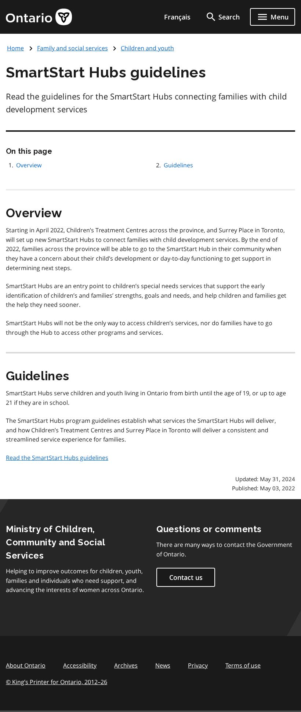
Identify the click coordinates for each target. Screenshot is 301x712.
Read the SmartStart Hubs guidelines (57, 458)
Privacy (198, 665)
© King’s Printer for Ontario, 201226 (56, 682)
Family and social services (72, 48)
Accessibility (80, 665)
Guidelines (178, 165)
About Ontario (26, 665)
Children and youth (147, 48)
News (162, 665)
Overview (28, 165)
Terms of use (243, 665)
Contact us (186, 577)
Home (15, 48)
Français (177, 16)
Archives (126, 665)
